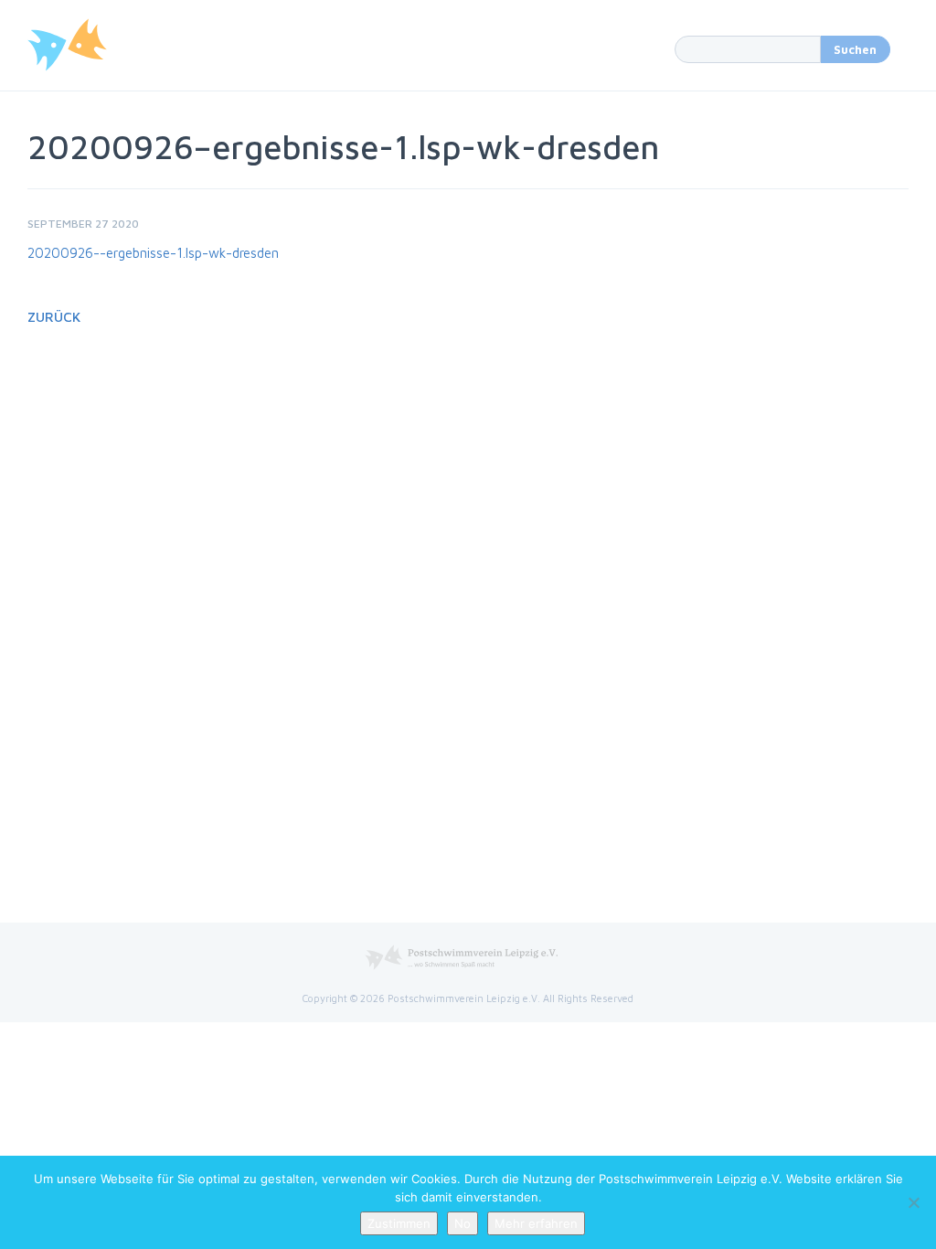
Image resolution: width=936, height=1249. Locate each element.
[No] (913, 1202)
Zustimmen (399, 1223)
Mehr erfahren (536, 1223)
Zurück (53, 317)
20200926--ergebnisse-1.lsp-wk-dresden (153, 253)
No (462, 1223)
